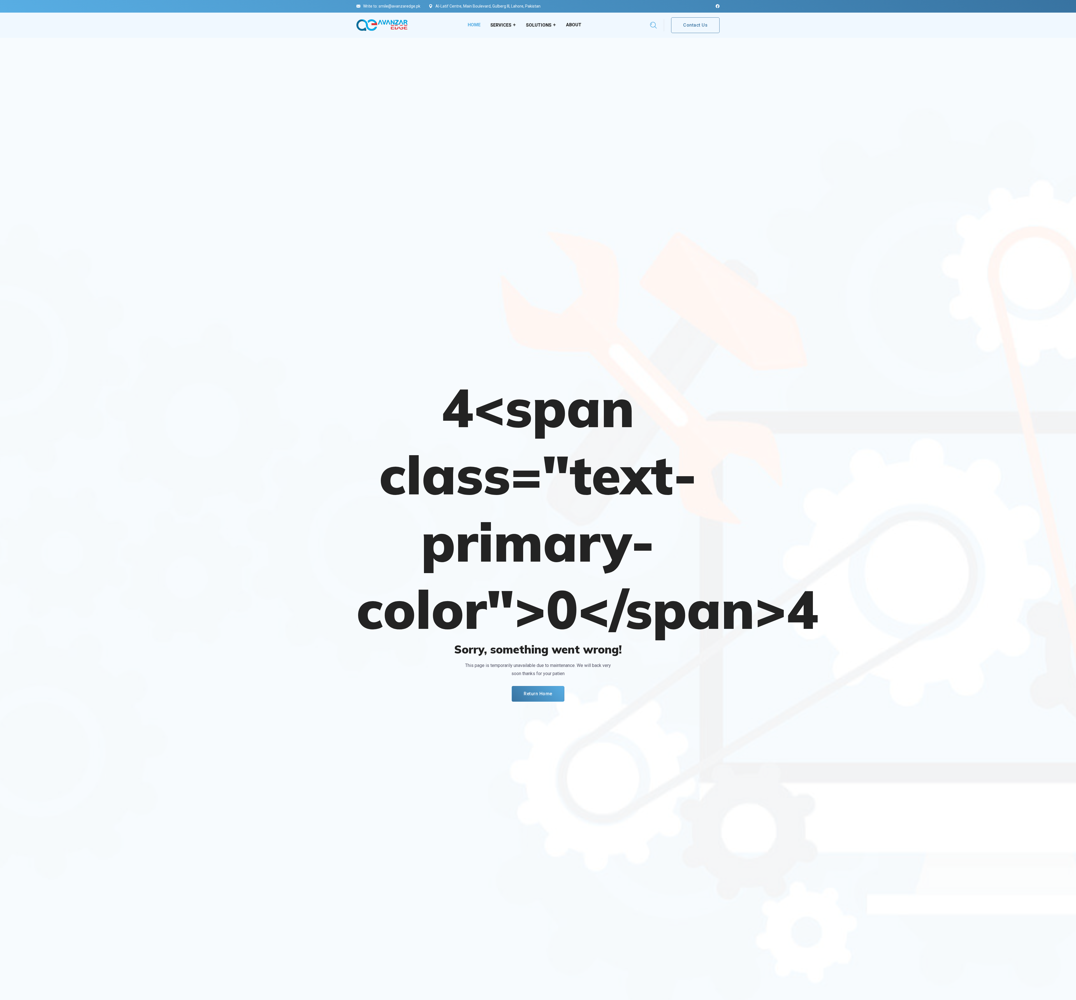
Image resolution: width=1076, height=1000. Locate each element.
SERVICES (500, 25)
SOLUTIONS (538, 25)
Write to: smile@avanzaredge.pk (391, 6)
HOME (474, 24)
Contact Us (695, 25)
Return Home (538, 693)
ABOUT (573, 24)
